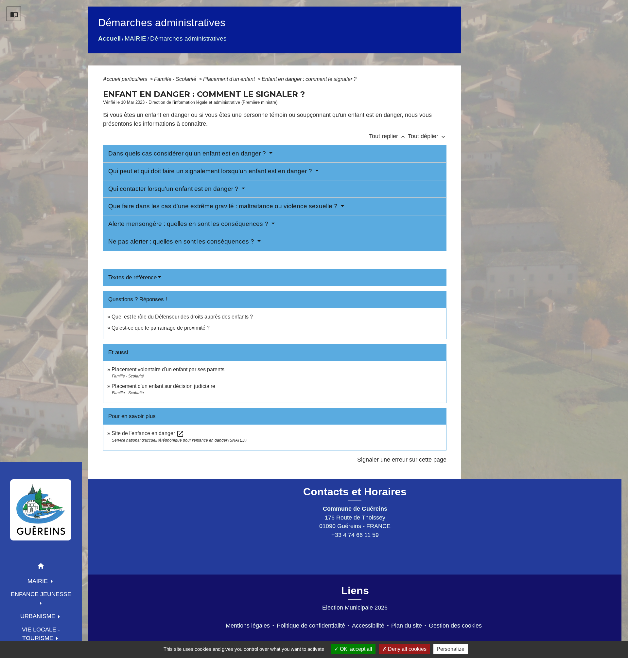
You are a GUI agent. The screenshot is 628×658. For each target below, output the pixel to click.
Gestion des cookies (455, 625)
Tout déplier (427, 136)
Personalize (450, 649)
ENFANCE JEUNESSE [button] (41, 594)
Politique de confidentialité (311, 625)
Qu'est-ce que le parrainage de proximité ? (161, 328)
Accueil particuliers (125, 79)
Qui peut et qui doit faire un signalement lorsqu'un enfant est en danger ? (211, 171)
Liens (355, 590)
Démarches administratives (188, 38)
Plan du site (406, 625)
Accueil (109, 38)
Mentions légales (248, 625)
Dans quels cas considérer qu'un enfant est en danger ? (188, 153)
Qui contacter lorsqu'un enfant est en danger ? (174, 188)
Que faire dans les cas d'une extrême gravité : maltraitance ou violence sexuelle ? (223, 206)
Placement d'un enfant (229, 79)
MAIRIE (135, 38)
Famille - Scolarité (176, 79)
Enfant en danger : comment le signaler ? (309, 79)
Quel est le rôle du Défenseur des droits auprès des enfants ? (182, 317)
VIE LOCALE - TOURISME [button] (41, 633)
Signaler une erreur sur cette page (401, 459)
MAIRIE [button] (38, 581)
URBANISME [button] (38, 616)
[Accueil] (41, 509)
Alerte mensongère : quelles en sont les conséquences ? (189, 223)
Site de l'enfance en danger (148, 433)
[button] (41, 567)
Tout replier (387, 136)
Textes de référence (132, 277)
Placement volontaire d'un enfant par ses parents (168, 369)
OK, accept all (355, 649)
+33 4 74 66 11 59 (355, 535)
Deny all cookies (407, 649)
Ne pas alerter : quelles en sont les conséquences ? (182, 241)
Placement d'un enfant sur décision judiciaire (163, 386)
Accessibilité (368, 625)
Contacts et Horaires (355, 492)
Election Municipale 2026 (355, 607)
